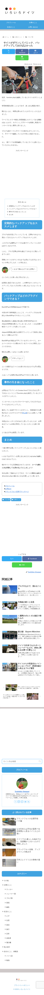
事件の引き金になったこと (17, 212)
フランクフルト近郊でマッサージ (17, 491)
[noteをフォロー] (22, 801)
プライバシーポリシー (22, 985)
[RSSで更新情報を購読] (28, 801)
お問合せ (8, 489)
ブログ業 (7, 499)
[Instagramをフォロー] (18, 801)
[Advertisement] (22, 174)
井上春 (24, 413)
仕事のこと (17, 499)
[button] (40, 761)
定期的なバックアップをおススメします (22, 206)
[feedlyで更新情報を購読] (25, 801)
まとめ (11, 214)
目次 (19, 202)
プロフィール (10, 486)
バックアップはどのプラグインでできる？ (23, 209)
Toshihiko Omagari (22, 791)
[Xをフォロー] (15, 801)
